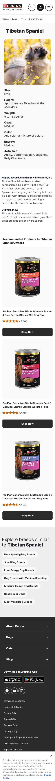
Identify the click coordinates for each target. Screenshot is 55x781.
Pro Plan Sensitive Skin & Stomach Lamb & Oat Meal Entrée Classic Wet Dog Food (27, 496)
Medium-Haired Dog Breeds (21, 585)
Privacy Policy (11, 713)
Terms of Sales (11, 725)
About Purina (15, 626)
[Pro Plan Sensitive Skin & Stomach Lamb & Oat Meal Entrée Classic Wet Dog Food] (27, 460)
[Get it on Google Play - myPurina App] (34, 680)
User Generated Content (16, 743)
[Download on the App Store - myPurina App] (13, 680)
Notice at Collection (13, 707)
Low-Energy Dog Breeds (19, 570)
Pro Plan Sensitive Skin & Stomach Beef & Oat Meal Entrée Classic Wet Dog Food (26, 405)
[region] (27, 766)
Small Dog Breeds (15, 562)
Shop (9, 659)
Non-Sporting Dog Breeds (19, 554)
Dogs (14, 19)
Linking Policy (10, 731)
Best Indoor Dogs (14, 593)
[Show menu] (49, 7)
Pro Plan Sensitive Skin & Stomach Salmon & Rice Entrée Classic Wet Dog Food (27, 313)
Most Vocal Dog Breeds (18, 601)
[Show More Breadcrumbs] (22, 19)
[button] (27, 332)
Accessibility (10, 719)
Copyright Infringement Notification (21, 737)
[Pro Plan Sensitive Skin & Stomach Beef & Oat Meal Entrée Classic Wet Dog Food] (27, 369)
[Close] (51, 755)
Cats (9, 648)
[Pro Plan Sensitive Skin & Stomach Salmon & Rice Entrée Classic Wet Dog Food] (27, 277)
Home (5, 19)
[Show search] (31, 7)
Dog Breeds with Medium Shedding (25, 578)
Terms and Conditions (14, 701)
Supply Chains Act (13, 749)
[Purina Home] (15, 7)
